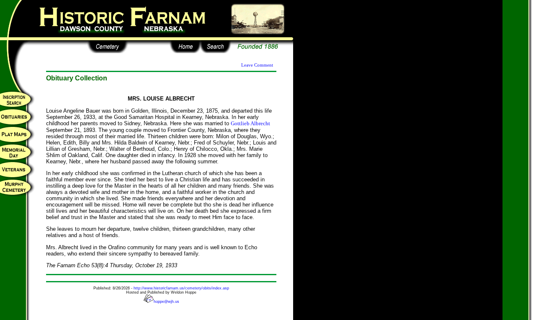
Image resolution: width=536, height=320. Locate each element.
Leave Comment (257, 65)
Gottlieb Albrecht (250, 123)
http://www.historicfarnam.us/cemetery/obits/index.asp (181, 288)
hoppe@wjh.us (166, 301)
